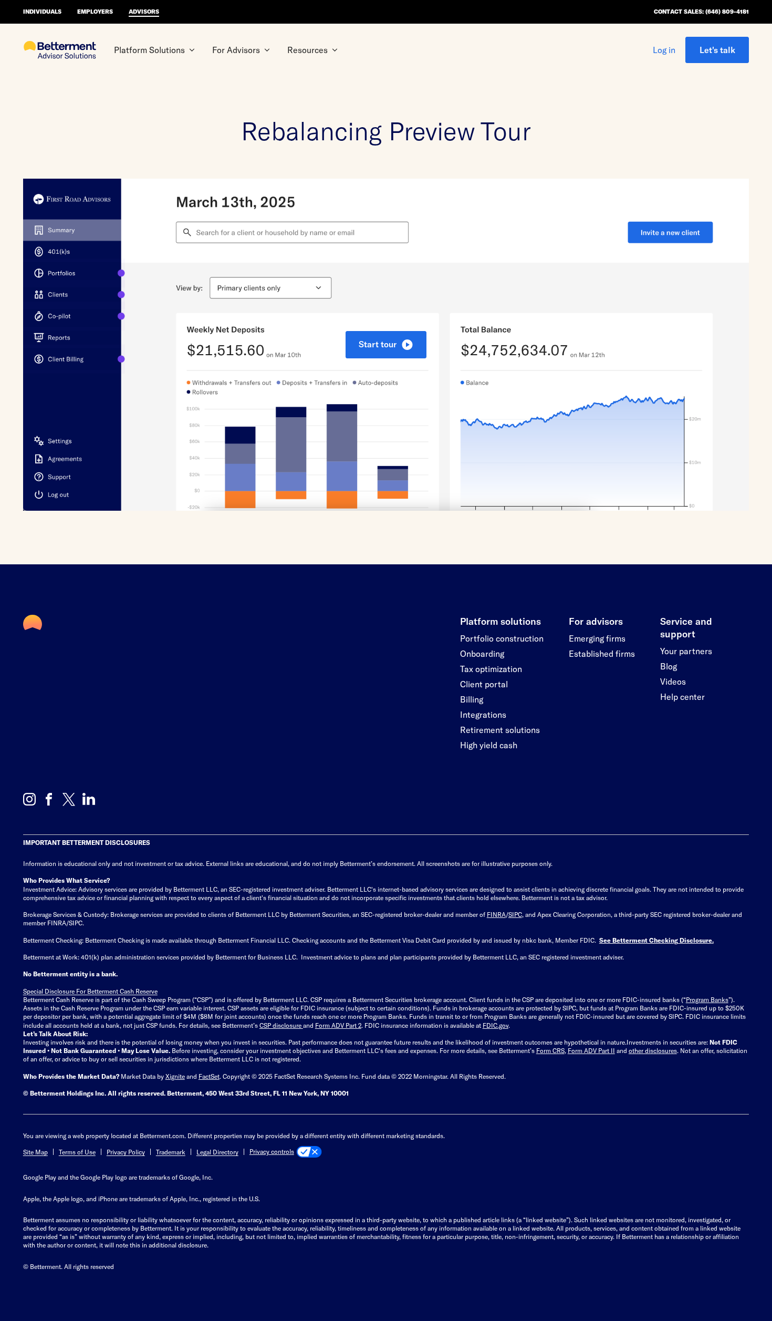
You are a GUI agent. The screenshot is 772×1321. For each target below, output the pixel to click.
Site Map (35, 1152)
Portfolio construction (502, 638)
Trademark (170, 1152)
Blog (668, 666)
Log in (664, 50)
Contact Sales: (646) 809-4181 (701, 11)
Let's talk (717, 50)
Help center (682, 696)
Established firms (602, 653)
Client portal (484, 684)
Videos (673, 681)
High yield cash (488, 745)
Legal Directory (217, 1152)
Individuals (42, 11)
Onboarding (482, 653)
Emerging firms (597, 638)
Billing (471, 699)
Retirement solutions (500, 730)
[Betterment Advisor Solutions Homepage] (60, 51)
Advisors (144, 11)
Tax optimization (491, 669)
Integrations (483, 714)
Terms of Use (77, 1152)
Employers (95, 11)
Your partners (686, 651)
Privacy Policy (126, 1152)
